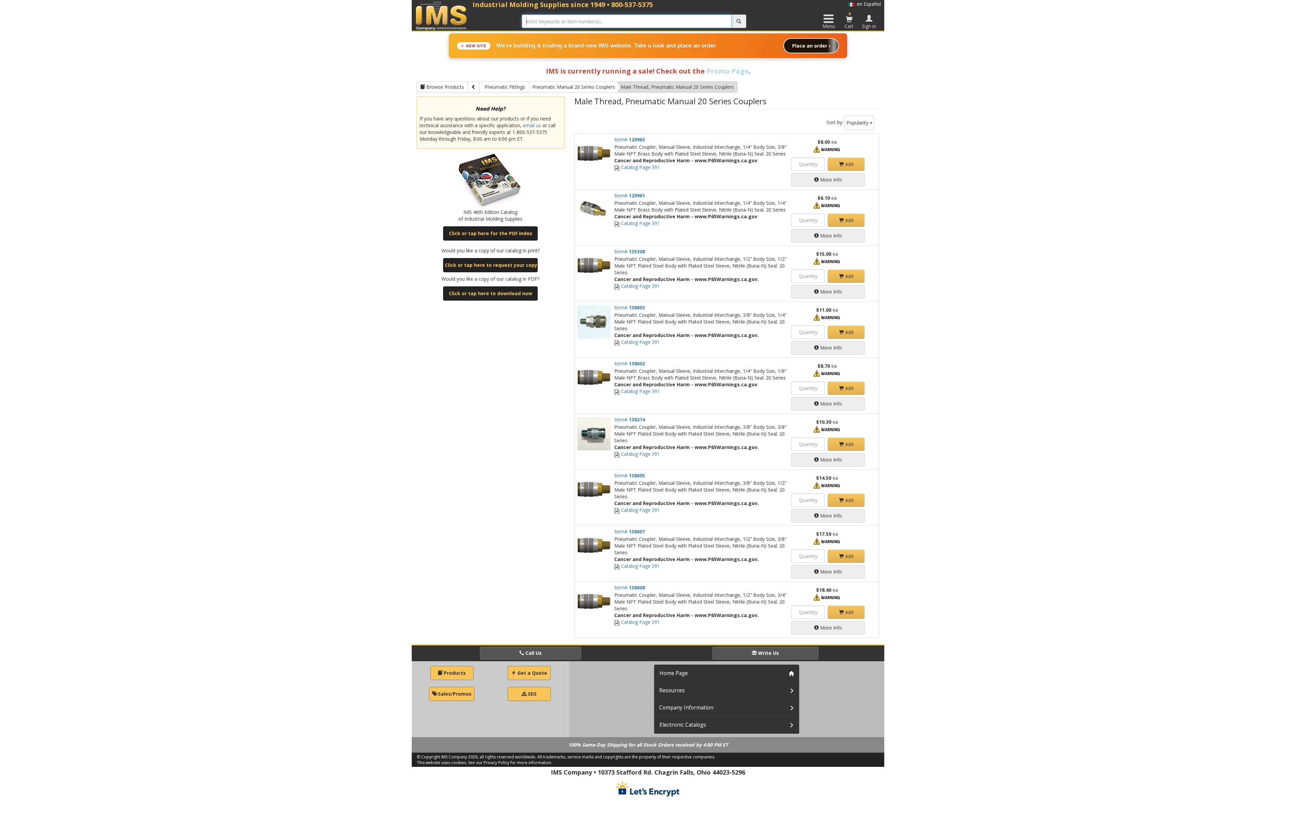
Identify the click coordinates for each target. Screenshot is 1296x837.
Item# (629, 139)
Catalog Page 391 (640, 167)
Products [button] (454, 673)
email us (532, 125)
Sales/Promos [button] (454, 694)
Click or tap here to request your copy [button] (491, 265)
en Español (868, 4)
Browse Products (444, 87)
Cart (849, 20)
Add (849, 164)
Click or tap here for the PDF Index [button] (490, 233)
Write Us (768, 653)
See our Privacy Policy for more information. (510, 762)
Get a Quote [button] (531, 673)
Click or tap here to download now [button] (490, 293)
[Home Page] (441, 16)
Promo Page (727, 71)
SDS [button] (531, 694)
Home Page (673, 673)
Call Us (533, 653)
